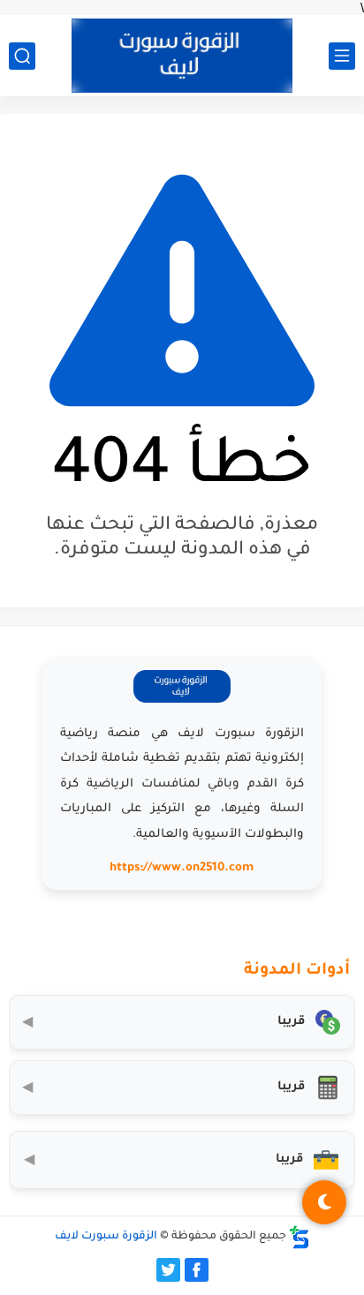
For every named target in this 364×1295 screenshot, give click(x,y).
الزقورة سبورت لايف (106, 1237)
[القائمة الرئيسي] (342, 56)
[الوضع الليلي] (324, 1202)
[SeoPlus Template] (299, 1237)
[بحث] (22, 56)
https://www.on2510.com (182, 868)
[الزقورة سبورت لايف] (182, 56)
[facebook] (197, 1270)
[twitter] (168, 1270)
